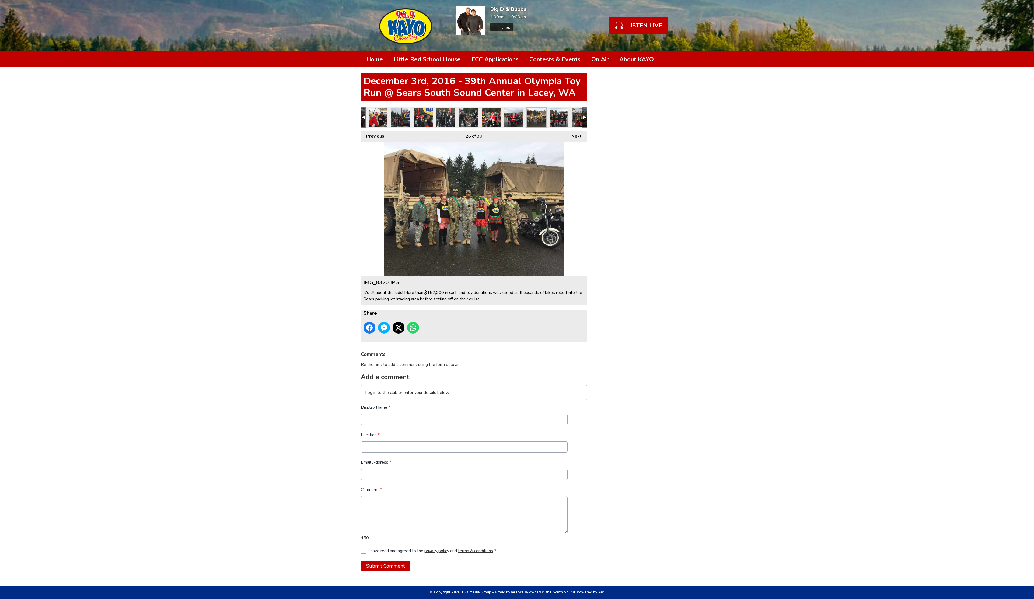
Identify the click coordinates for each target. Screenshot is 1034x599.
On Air (600, 59)
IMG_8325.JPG (445, 117)
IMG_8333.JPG (378, 117)
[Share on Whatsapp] (413, 328)
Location (370, 435)
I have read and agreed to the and (432, 551)
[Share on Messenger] (384, 328)
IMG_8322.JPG (513, 117)
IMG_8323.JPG (491, 117)
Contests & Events (555, 59)
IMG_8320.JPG (536, 117)
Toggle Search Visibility (665, 59)
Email (505, 27)
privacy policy (436, 551)
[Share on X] (398, 328)
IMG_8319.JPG (559, 117)
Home (374, 59)
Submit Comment (385, 566)
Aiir (601, 592)
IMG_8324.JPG (468, 117)
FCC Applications (495, 59)
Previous (372, 136)
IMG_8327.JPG (423, 117)
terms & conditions (475, 551)
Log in (370, 392)
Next (574, 136)
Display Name (375, 407)
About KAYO (636, 59)
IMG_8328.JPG (400, 117)
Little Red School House (427, 59)
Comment (371, 490)
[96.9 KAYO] (406, 25)
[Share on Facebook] (369, 328)
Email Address (376, 462)
